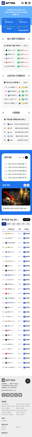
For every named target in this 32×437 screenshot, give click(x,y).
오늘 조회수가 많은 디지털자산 (23, 404)
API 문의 (18, 427)
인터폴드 (14, 87)
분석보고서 (4, 433)
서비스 (3, 418)
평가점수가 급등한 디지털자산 (8, 406)
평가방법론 (4, 420)
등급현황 (4, 401)
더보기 (26, 157)
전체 (4, 224)
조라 (10, 58)
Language (26, 3)
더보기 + (26, 45)
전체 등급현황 (5, 404)
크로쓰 (11, 50)
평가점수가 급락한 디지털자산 (23, 406)
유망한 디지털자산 (20, 414)
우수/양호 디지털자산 (6, 412)
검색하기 (22, 3)
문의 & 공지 (5, 424)
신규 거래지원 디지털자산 (22, 410)
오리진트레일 (12, 66)
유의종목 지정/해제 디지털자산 (9, 410)
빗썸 (10, 128)
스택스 (10, 62)
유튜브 (12, 395)
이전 (24, 185)
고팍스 (11, 140)
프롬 (13, 99)
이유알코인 (15, 91)
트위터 (3, 395)
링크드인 (16, 395)
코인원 (11, 136)
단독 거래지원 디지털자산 (7, 414)
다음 (28, 185)
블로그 (20, 395)
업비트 (11, 124)
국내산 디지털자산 (6, 408)
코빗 (10, 132)
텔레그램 (8, 395)
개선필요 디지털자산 (20, 412)
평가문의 (4, 427)
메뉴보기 (29, 3)
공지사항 (4, 429)
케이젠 (11, 54)
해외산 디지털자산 (20, 408)
